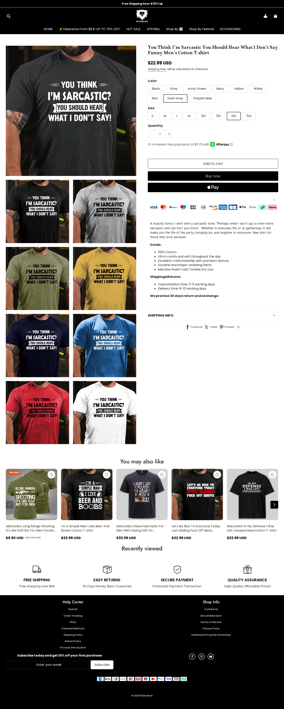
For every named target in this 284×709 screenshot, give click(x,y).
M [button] (164, 116)
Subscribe (102, 665)
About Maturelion (211, 616)
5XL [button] (249, 116)
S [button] (152, 116)
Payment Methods (73, 628)
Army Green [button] (197, 88)
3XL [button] (218, 116)
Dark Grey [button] (175, 98)
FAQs (73, 622)
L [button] (177, 116)
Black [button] (156, 88)
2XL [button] (203, 116)
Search (72, 609)
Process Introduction (73, 647)
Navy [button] (220, 88)
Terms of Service (211, 622)
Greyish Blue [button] (202, 98)
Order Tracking (73, 616)
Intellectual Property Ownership (211, 635)
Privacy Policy (211, 628)
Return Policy (73, 641)
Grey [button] (174, 88)
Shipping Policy (73, 635)
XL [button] (189, 116)
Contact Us (211, 609)
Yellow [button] (239, 88)
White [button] (258, 88)
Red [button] (154, 98)
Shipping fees (157, 69)
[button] (8, 16)
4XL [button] (233, 116)
